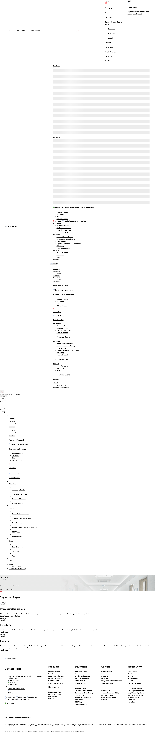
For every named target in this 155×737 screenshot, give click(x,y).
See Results (3, 396)
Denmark (111, 29)
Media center (61, 385)
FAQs (58, 257)
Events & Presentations (65, 237)
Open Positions (62, 252)
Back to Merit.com (6, 589)
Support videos (62, 212)
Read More (4, 632)
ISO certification (62, 219)
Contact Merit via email (16, 689)
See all (107, 60)
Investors (56, 234)
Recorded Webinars (64, 230)
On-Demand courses (64, 228)
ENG (129, 1)
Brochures (60, 214)
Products (56, 66)
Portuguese (132, 14)
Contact (56, 259)
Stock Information (63, 248)
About (55, 383)
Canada (111, 38)
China (110, 17)
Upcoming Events (63, 225)
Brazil (110, 56)
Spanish (139, 14)
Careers (56, 250)
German (141, 11)
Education (57, 223)
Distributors (12, 693)
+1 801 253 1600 (13, 680)
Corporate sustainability (62, 387)
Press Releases (62, 241)
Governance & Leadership (66, 239)
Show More (56, 275)
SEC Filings (60, 246)
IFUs (58, 216)
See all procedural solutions (10, 616)
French (135, 11)
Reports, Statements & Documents (69, 243)
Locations (60, 255)
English (130, 11)
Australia (111, 47)
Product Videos (62, 232)
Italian (146, 11)
